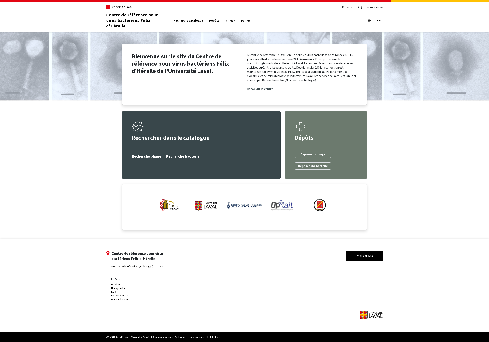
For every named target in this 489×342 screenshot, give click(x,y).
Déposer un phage (312, 154)
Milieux (230, 21)
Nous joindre (374, 7)
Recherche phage (146, 156)
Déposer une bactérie (313, 166)
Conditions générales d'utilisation (169, 337)
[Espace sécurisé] (369, 20)
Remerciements (120, 295)
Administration (119, 299)
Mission (347, 7)
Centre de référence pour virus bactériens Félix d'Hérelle (132, 20)
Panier (245, 21)
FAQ (359, 7)
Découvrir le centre (260, 89)
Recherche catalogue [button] (188, 21)
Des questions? (364, 256)
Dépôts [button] (214, 21)
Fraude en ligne (196, 337)
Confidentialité (213, 337)
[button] (378, 20)
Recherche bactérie (183, 156)
